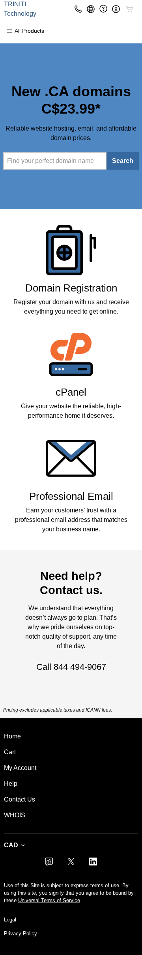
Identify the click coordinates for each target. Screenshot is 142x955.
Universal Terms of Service (49, 900)
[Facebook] (49, 864)
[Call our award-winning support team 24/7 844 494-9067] (103, 9)
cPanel (71, 392)
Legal (10, 920)
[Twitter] (71, 864)
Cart (10, 752)
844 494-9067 (80, 667)
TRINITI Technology (20, 9)
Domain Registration (71, 287)
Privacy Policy (20, 933)
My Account (20, 767)
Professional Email (71, 496)
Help (10, 783)
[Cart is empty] (129, 9)
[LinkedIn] (93, 864)
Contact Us (19, 799)
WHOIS (14, 815)
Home (12, 736)
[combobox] (55, 161)
